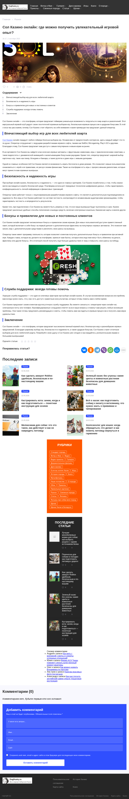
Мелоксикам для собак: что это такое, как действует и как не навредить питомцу (39, 428)
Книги (93, 6)
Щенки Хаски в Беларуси (61, 507)
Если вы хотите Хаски (60, 470)
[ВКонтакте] (84, 350)
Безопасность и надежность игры (20, 101)
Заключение (11, 113)
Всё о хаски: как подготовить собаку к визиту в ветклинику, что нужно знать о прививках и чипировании (105, 404)
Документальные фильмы (61, 463)
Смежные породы (51, 8)
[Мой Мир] (117, 350)
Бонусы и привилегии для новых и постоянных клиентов (30, 105)
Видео (67, 456)
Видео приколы (57, 459)
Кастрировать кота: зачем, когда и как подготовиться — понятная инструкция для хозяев (40, 403)
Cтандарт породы (58, 452)
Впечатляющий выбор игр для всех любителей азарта (30, 97)
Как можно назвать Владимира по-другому (62, 668)
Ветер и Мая (46, 6)
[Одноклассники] (91, 350)
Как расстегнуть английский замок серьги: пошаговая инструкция (64, 678)
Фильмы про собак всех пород (63, 500)
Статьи (65, 8)
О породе (103, 6)
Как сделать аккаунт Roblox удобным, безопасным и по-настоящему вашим (37, 378)
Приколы (34, 8)
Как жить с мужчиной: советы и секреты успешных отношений (60, 656)
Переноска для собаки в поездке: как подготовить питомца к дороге (70, 557)
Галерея (60, 6)
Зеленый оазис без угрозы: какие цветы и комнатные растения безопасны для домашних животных (105, 379)
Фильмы (63, 496)
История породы (57, 474)
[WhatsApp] (110, 350)
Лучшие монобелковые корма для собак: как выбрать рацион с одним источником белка (70, 538)
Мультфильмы (57, 478)
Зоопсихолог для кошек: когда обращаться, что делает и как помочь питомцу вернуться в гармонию (103, 429)
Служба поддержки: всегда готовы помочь (24, 109)
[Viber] (104, 350)
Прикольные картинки (60, 489)
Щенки (76, 8)
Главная (34, 6)
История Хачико (80, 779)
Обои (53, 485)
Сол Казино (8, 140)
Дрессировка (75, 6)
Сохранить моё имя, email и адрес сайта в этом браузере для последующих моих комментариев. (50, 755)
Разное (17, 19)
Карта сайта (58, 787)
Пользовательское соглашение (82, 796)
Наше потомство (57, 481)
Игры (86, 6)
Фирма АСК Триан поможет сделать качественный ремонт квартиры (62, 662)
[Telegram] (97, 350)
